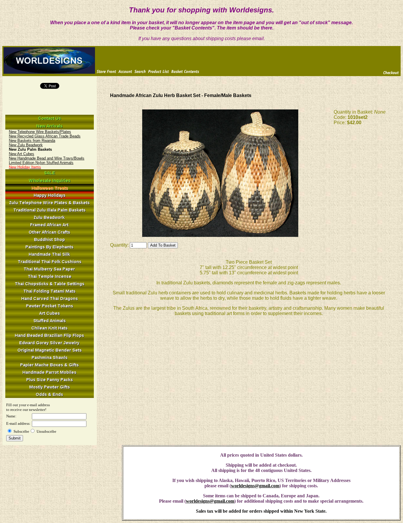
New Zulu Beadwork (26, 145)
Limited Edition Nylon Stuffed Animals (41, 162)
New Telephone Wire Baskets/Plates (40, 131)
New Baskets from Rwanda (32, 140)
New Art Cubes (21, 154)
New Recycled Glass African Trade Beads (45, 136)
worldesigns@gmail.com (255, 485)
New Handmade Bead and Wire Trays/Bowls (46, 158)
